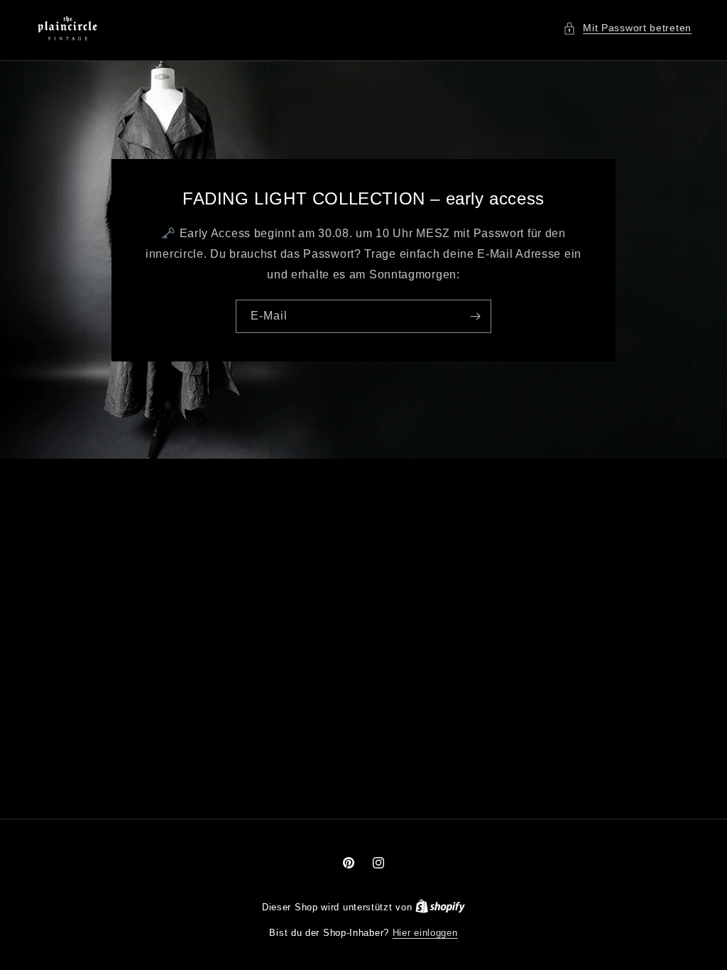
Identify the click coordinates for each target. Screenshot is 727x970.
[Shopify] (440, 907)
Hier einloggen (425, 932)
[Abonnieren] (475, 315)
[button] (627, 28)
